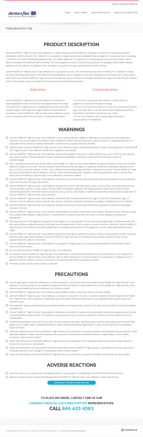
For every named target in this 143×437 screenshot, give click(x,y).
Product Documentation (126, 12)
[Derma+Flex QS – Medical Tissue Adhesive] (22, 18)
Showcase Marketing (77, 431)
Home (67, 12)
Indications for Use (100, 12)
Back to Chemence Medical (124, 4)
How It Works (80, 12)
